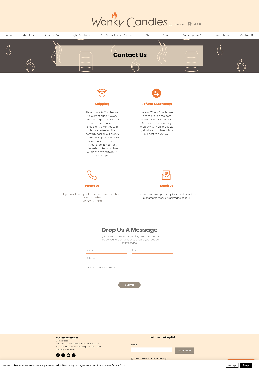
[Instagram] (58, 355)
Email (134, 344)
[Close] (255, 365)
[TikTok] (74, 355)
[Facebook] (63, 355)
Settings (232, 365)
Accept (246, 365)
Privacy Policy (118, 365)
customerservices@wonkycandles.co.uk (77, 343)
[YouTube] (68, 355)
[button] (170, 24)
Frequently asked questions (80, 346)
